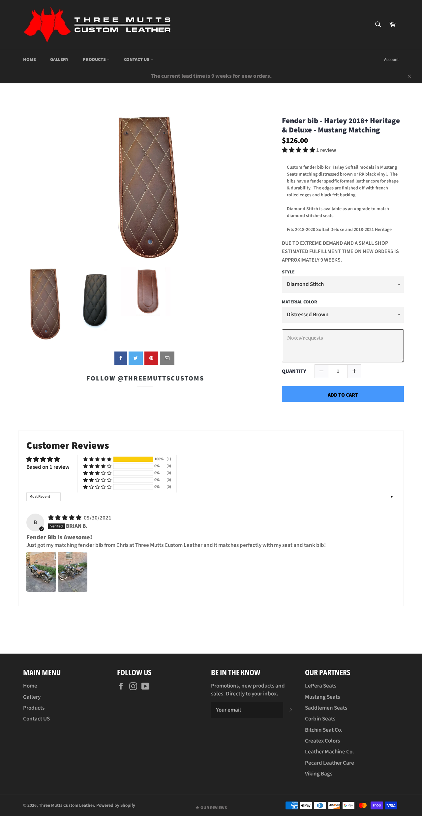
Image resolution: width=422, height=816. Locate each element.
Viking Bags (318, 774)
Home (29, 59)
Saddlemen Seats (326, 708)
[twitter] (136, 358)
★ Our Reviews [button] (211, 808)
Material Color (299, 302)
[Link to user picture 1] (41, 572)
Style (288, 272)
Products (95, 59)
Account (391, 60)
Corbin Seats (320, 719)
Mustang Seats (322, 697)
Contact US (137, 59)
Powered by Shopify (115, 805)
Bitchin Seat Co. (324, 730)
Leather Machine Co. (329, 752)
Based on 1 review (48, 467)
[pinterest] (151, 358)
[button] (299, 150)
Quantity (294, 371)
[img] (65, 518)
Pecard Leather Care (329, 763)
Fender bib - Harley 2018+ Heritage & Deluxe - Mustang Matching (341, 125)
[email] (167, 358)
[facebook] (120, 358)
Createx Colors (322, 741)
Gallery (59, 59)
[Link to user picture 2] (72, 572)
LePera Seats (320, 686)
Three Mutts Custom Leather (66, 805)
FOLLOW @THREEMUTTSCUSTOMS (145, 378)
